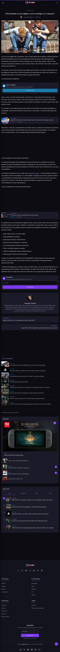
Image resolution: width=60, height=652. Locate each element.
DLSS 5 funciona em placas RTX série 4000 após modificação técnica (29, 520)
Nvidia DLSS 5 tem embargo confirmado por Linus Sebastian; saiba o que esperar (32, 500)
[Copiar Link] (39, 649)
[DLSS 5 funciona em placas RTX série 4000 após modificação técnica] (8, 520)
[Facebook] (28, 649)
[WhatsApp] (20, 649)
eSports (3, 608)
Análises (3, 583)
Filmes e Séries (5, 616)
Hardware (3, 605)
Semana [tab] (23, 493)
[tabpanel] (30, 513)
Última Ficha (25, 644)
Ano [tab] (50, 493)
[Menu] (2, 2)
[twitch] (37, 570)
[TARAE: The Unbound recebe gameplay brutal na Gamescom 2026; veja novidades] (8, 527)
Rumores (3, 613)
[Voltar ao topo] (56, 644)
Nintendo (34, 589)
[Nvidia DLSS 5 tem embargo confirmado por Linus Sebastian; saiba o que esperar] (8, 499)
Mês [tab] (37, 493)
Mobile (33, 594)
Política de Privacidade (38, 608)
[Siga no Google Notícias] (35, 649)
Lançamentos (4, 592)
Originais (3, 586)
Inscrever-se (30, 287)
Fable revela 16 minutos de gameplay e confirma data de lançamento (29, 507)
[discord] (41, 570)
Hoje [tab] (9, 493)
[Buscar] (57, 2)
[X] (24, 649)
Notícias (3, 589)
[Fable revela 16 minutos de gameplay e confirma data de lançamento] (8, 506)
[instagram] (22, 570)
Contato (34, 605)
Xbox (33, 586)
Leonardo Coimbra (28, 17)
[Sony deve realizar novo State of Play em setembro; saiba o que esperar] (8, 513)
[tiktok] (30, 570)
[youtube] (26, 570)
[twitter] (18, 570)
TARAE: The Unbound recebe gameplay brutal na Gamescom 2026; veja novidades (33, 527)
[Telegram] (31, 649)
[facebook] (33, 570)
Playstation (34, 583)
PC (32, 592)
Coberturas (4, 611)
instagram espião (34, 173)
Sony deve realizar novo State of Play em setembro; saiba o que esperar (30, 514)
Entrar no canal (30, 90)
